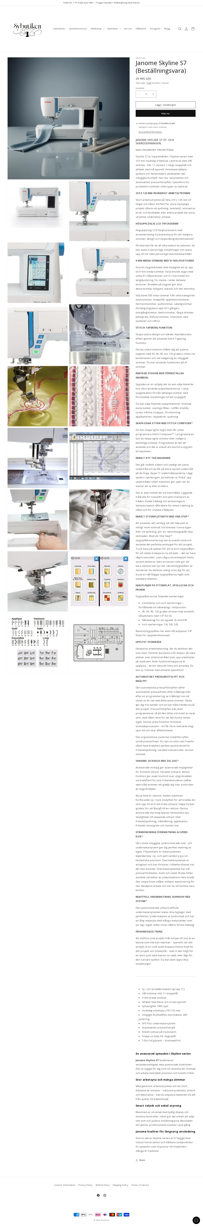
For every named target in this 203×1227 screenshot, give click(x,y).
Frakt (149, 83)
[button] (97, 29)
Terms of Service (140, 1185)
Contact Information (64, 1185)
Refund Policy (103, 1185)
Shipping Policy (120, 1185)
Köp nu (166, 113)
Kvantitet (140, 88)
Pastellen (105, 1220)
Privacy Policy (85, 1185)
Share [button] (142, 1160)
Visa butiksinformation (150, 131)
